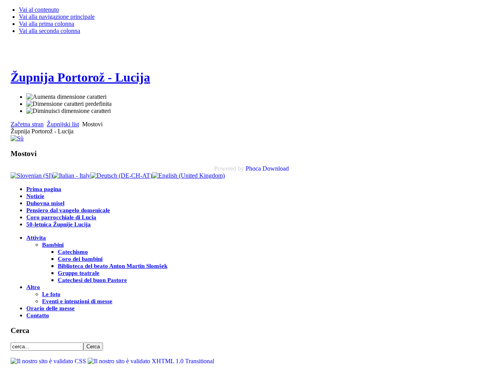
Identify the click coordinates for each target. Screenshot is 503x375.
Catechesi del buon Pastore (92, 280)
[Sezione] (17, 138)
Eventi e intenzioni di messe (77, 301)
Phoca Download (267, 168)
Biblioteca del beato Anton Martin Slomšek (112, 266)
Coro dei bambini (80, 259)
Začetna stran (27, 124)
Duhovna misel (45, 203)
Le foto (51, 294)
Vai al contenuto (39, 9)
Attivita (36, 238)
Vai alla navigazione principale (57, 16)
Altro (33, 287)
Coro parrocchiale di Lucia (61, 217)
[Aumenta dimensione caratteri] (66, 96)
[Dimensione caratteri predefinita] (69, 103)
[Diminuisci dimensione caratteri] (68, 111)
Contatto (37, 315)
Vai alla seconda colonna (49, 30)
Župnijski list (63, 124)
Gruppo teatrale (78, 273)
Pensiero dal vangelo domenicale (68, 210)
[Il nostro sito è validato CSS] (49, 361)
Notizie (35, 196)
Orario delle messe (50, 308)
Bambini (53, 245)
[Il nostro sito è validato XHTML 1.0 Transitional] (151, 361)
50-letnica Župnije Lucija (58, 224)
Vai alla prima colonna (46, 23)
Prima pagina (43, 189)
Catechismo (73, 252)
